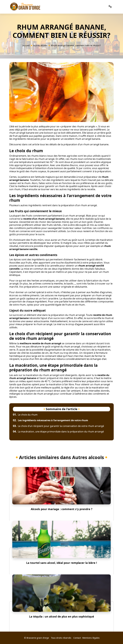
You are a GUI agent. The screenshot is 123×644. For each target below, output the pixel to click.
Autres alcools (40, 45)
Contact (77, 637)
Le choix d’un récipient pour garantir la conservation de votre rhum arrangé (58, 426)
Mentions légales (91, 637)
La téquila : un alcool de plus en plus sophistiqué (61, 616)
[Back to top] (114, 636)
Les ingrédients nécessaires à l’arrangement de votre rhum (50, 420)
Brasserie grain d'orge (38, 637)
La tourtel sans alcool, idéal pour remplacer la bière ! (61, 563)
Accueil (26, 45)
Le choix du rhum (25, 414)
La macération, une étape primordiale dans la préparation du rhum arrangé (58, 431)
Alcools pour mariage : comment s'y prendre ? (61, 509)
